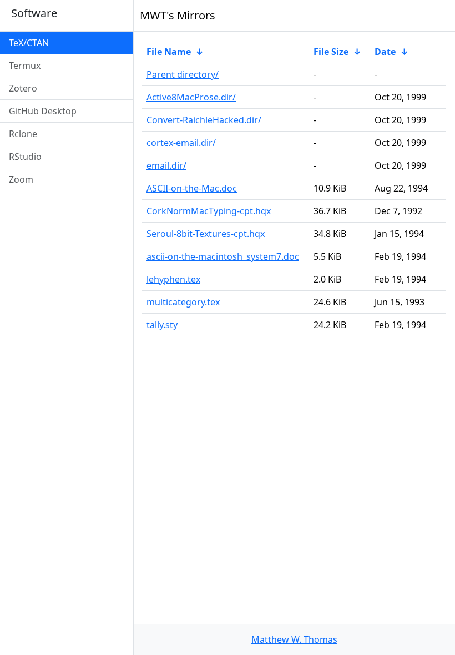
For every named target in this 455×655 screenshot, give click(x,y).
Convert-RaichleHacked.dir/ (203, 120)
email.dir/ (166, 165)
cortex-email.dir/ (181, 143)
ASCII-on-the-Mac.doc (191, 188)
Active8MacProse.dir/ (191, 97)
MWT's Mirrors (177, 15)
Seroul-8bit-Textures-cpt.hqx (205, 234)
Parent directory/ (182, 74)
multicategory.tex (183, 302)
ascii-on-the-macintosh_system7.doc (222, 256)
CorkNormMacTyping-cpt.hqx (208, 211)
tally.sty (162, 325)
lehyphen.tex (173, 279)
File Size (331, 52)
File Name (168, 52)
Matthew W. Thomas (294, 639)
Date (385, 52)
